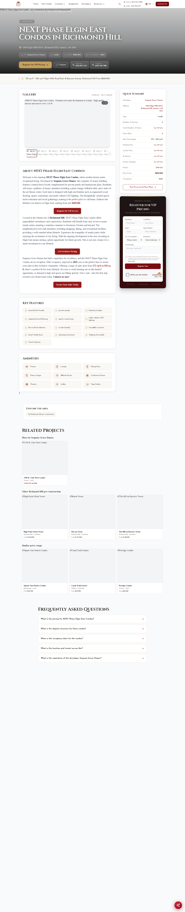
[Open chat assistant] (178, 905)
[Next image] (105, 123)
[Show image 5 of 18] (76, 153)
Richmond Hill (40, 11)
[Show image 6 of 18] (87, 153)
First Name (129, 219)
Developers (86, 4)
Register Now (143, 266)
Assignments (73, 4)
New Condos (47, 4)
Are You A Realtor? (131, 236)
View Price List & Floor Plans (141, 187)
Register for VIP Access (67, 211)
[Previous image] (28, 123)
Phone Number (148, 228)
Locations (59, 4)
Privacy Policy (131, 261)
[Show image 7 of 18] (98, 153)
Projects (29, 11)
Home (35, 4)
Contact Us (162, 4)
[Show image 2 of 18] (43, 153)
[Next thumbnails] (110, 153)
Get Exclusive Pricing (67, 251)
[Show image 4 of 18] (65, 153)
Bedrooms (147, 236)
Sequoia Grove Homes (154, 100)
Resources (98, 4)
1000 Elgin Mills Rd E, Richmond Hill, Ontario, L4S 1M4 (152, 108)
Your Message (129, 245)
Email (127, 228)
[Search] (119, 4)
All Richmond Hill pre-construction (41, 414)
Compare (62, 65)
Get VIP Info (158, 128)
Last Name (147, 219)
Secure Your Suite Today (67, 285)
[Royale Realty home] (18, 4)
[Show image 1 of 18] (32, 153)
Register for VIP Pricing (34, 65)
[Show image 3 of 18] (54, 153)
